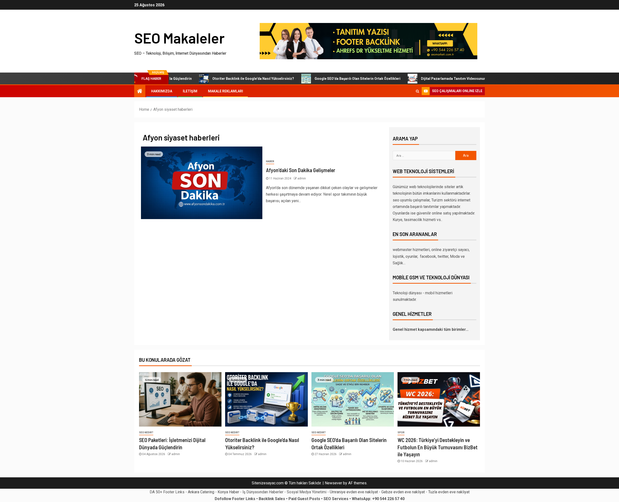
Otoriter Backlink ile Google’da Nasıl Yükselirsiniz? (236, 79)
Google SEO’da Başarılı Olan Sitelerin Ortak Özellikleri (340, 79)
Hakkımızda (161, 91)
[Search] (417, 91)
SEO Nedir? (146, 432)
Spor (401, 432)
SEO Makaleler (179, 37)
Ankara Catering (201, 492)
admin (301, 178)
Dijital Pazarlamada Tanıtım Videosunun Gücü (441, 79)
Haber (270, 161)
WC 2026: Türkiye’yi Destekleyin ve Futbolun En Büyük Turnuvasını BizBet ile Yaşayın (438, 447)
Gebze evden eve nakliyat (403, 492)
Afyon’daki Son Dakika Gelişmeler (300, 170)
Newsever (333, 483)
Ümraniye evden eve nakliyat (354, 492)
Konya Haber (228, 492)
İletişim (190, 91)
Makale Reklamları (225, 91)
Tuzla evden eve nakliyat (449, 492)
